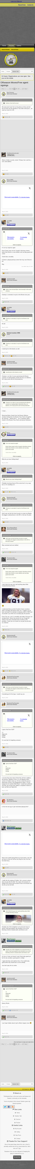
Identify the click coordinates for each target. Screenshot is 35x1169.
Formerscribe (11, 558)
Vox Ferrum (10, 92)
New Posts (18, 1135)
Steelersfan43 (11, 497)
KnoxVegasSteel (12, 527)
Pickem (18, 1122)
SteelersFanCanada (13, 676)
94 (14, 89)
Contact (18, 1138)
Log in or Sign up (16, 1)
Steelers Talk (18, 1116)
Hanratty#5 (10, 873)
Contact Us (30, 5)
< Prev (2, 89)
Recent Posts (22, 5)
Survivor (18, 1119)
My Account (18, 1128)
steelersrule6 (11, 279)
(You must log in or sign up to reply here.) (24, 1042)
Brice (8, 432)
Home (4, 45)
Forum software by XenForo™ (13, 1163)
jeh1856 (9, 221)
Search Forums (6, 49)
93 (12, 89)
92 (10, 89)
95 (16, 89)
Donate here (17, 1157)
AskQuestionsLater (13, 153)
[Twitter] (5, 1106)
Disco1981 (10, 179)
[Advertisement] (17, 25)
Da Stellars (10, 799)
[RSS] (13, 1106)
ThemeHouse (22, 1164)
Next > (26, 89)
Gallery (19, 45)
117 (23, 89)
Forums (11, 46)
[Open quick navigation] (32, 71)
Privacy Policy (30, 1162)
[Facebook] (9, 1106)
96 (18, 89)
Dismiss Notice (32, 76)
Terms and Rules (22, 1162)
